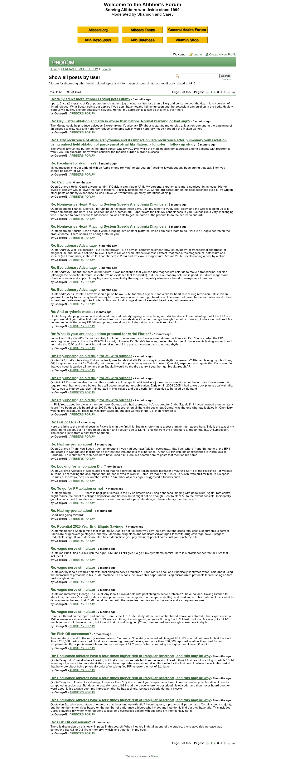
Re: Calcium (60, 182)
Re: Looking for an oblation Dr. (76, 466)
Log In (198, 54)
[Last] (234, 92)
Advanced (226, 79)
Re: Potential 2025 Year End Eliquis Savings (86, 526)
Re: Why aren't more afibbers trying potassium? (90, 99)
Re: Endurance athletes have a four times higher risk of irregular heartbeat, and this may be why (130, 656)
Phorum (154, 756)
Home (54, 69)
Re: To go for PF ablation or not (76, 489)
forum (133, 756)
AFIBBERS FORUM (82, 113)
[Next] (229, 92)
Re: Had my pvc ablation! (71, 444)
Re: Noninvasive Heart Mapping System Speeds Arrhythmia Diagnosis (108, 204)
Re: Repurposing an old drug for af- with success (91, 356)
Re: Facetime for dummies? (73, 163)
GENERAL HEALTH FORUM (79, 69)
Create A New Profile (222, 54)
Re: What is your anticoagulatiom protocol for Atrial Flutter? (100, 334)
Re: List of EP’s (63, 422)
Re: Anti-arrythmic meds (70, 312)
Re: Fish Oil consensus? (70, 634)
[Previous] (207, 92)
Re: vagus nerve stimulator (72, 549)
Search (106, 69)
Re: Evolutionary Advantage (73, 245)
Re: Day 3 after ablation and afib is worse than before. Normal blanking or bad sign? (120, 121)
